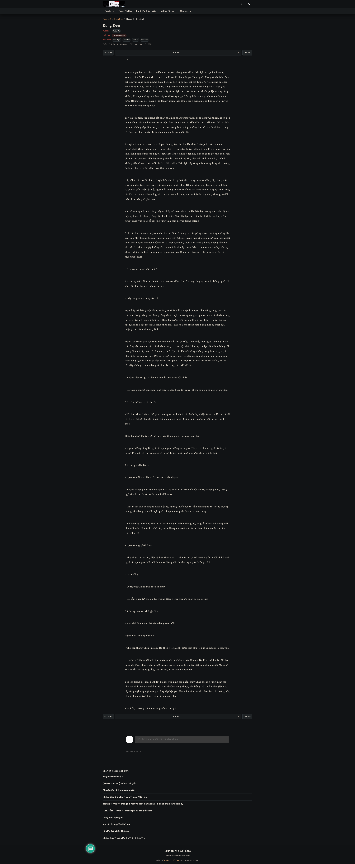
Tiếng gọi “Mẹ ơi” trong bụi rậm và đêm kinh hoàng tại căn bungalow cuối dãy (143, 803)
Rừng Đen (118, 19)
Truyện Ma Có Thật (177, 850)
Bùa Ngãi (116, 40)
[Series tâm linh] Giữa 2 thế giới (119, 783)
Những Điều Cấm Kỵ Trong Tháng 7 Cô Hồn (125, 797)
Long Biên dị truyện (113, 817)
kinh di (135, 40)
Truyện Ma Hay (125, 11)
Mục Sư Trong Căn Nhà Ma (116, 824)
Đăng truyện (185, 11)
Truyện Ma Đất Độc (113, 776)
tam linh (144, 40)
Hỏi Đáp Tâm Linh (168, 11)
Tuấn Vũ (116, 31)
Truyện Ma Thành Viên (146, 11)
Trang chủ (107, 19)
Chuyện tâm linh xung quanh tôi (119, 790)
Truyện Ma (110, 11)
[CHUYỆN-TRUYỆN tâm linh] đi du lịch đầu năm (127, 810)
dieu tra (126, 40)
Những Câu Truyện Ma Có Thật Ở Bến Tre (124, 838)
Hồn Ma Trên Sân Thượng (116, 831)
